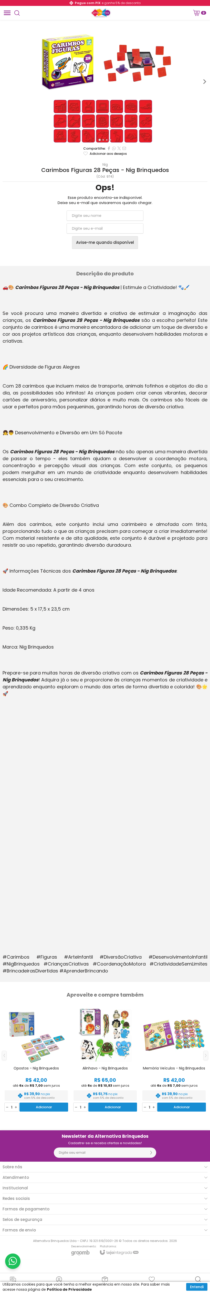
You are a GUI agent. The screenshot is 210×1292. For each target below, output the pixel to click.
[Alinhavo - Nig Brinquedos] (105, 1059)
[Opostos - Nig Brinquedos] (36, 1059)
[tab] (99, 139)
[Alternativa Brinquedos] (101, 13)
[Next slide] (204, 81)
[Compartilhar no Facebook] (109, 148)
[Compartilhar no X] (119, 148)
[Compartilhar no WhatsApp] (114, 148)
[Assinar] (151, 1153)
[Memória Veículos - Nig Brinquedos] (174, 1059)
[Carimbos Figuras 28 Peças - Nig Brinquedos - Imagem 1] (105, 94)
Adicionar (44, 1107)
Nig (105, 164)
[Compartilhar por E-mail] (124, 148)
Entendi (197, 1286)
